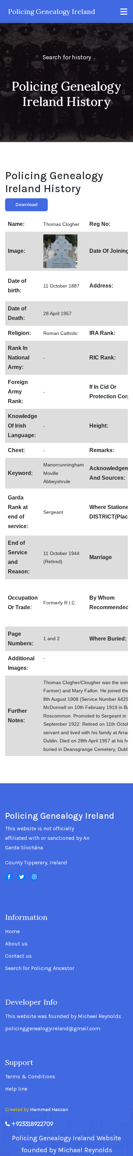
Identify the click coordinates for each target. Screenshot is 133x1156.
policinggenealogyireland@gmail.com (52, 1028)
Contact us (18, 956)
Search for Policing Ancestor (39, 968)
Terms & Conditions (30, 1076)
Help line (16, 1089)
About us (16, 943)
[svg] (9, 877)
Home (12, 931)
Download (26, 204)
